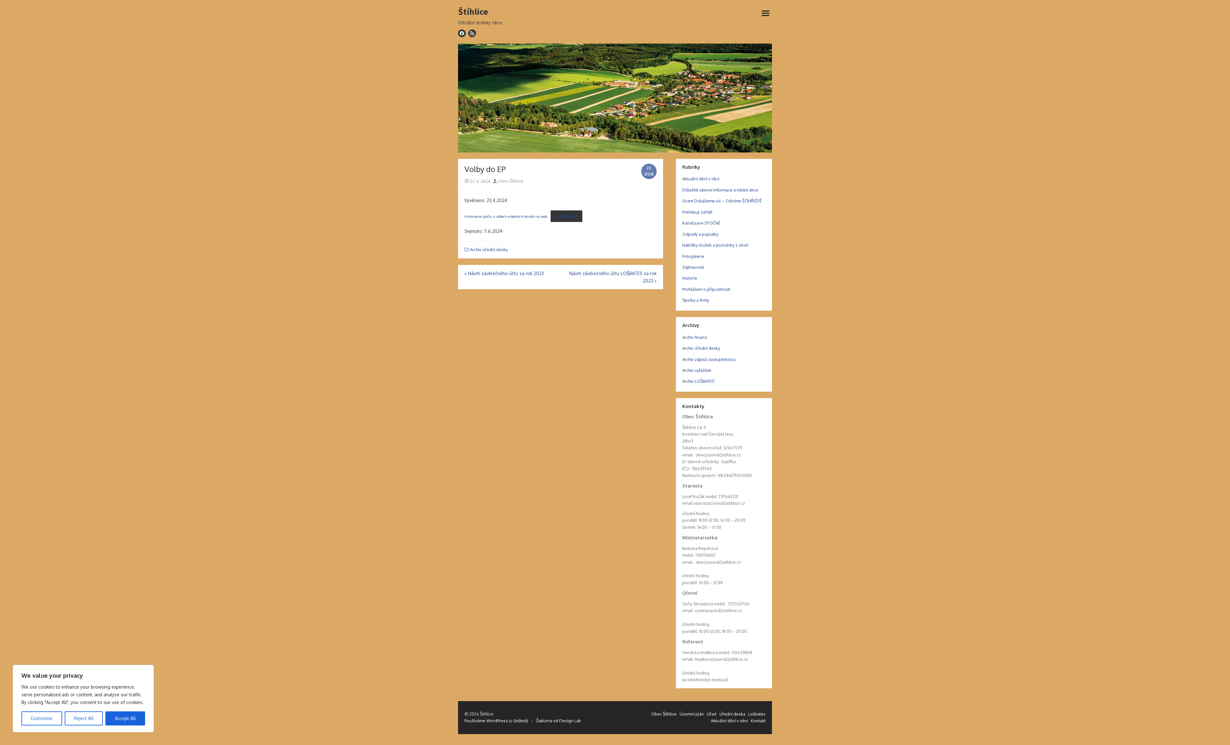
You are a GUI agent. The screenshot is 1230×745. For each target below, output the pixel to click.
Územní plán (692, 713)
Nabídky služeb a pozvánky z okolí (715, 245)
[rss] (472, 33)
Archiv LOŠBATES (698, 381)
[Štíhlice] (615, 98)
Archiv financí (694, 337)
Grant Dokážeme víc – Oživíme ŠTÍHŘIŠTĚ (722, 200)
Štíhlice (473, 11)
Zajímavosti (693, 267)
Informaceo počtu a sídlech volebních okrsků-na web (505, 216)
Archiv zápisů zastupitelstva (708, 359)
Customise (42, 718)
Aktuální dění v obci (700, 178)
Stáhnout (566, 216)
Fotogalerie (693, 256)
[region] (83, 698)
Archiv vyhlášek (696, 370)
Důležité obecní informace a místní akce (720, 189)
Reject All (84, 718)
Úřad (711, 713)
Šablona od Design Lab (558, 720)
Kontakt (758, 720)
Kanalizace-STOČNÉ (701, 222)
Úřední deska (732, 713)
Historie (689, 278)
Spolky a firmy (695, 300)
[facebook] (462, 33)
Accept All (125, 718)
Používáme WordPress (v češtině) (496, 720)
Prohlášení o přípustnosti (706, 289)
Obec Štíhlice (510, 181)
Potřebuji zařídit (697, 212)
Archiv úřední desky (489, 249)
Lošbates (757, 713)
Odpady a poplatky (700, 234)
